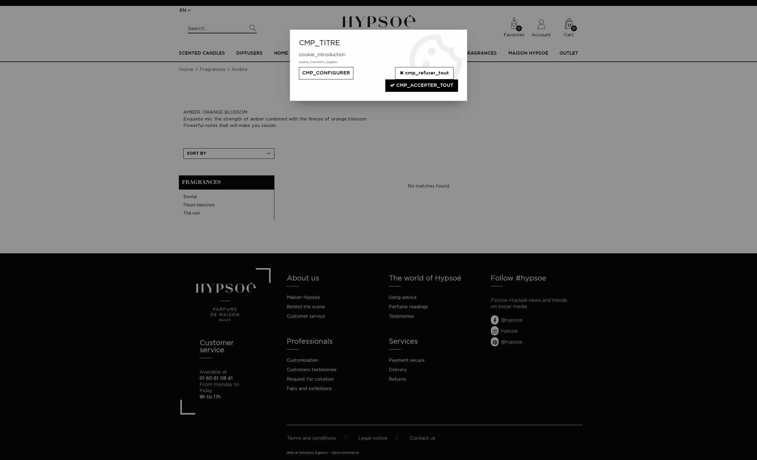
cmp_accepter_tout (424, 85)
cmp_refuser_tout (426, 73)
